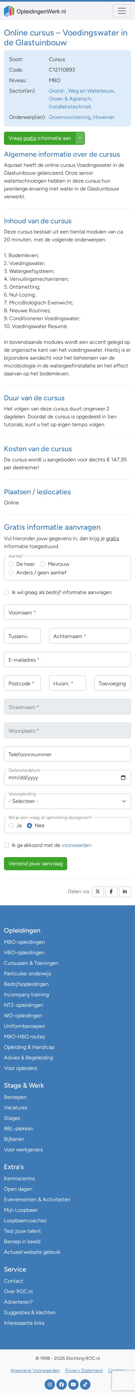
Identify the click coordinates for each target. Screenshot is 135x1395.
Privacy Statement (84, 1370)
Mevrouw (58, 564)
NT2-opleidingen (23, 1005)
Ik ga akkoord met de (51, 845)
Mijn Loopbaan (21, 1210)
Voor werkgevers (23, 1149)
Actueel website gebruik (32, 1252)
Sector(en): (22, 91)
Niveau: (18, 80)
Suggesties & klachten (30, 1312)
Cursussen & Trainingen (31, 963)
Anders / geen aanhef (41, 572)
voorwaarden (76, 845)
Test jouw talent (22, 1231)
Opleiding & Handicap (29, 1047)
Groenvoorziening (69, 117)
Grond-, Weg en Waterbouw (81, 91)
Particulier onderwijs (27, 973)
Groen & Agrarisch (70, 99)
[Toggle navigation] (122, 10)
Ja (19, 825)
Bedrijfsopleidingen (26, 984)
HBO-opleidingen (24, 952)
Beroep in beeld (22, 1241)
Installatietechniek (70, 106)
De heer (25, 564)
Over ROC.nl (18, 1291)
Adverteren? (18, 1302)
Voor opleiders (20, 1068)
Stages (12, 1118)
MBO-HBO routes (24, 1036)
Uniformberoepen (24, 1026)
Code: (16, 70)
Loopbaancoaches (25, 1220)
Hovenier (103, 117)
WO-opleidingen (23, 1015)
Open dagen (18, 1189)
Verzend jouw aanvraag (36, 863)
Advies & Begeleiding (28, 1057)
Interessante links (24, 1323)
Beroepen (15, 1097)
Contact (13, 1281)
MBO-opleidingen (24, 942)
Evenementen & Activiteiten (37, 1199)
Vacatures (15, 1107)
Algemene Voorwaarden (35, 1370)
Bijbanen (14, 1139)
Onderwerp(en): (27, 117)
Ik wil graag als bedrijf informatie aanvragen (62, 592)
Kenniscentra (19, 1178)
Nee (40, 825)
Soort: (16, 59)
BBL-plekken (18, 1128)
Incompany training (26, 994)
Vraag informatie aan (40, 138)
